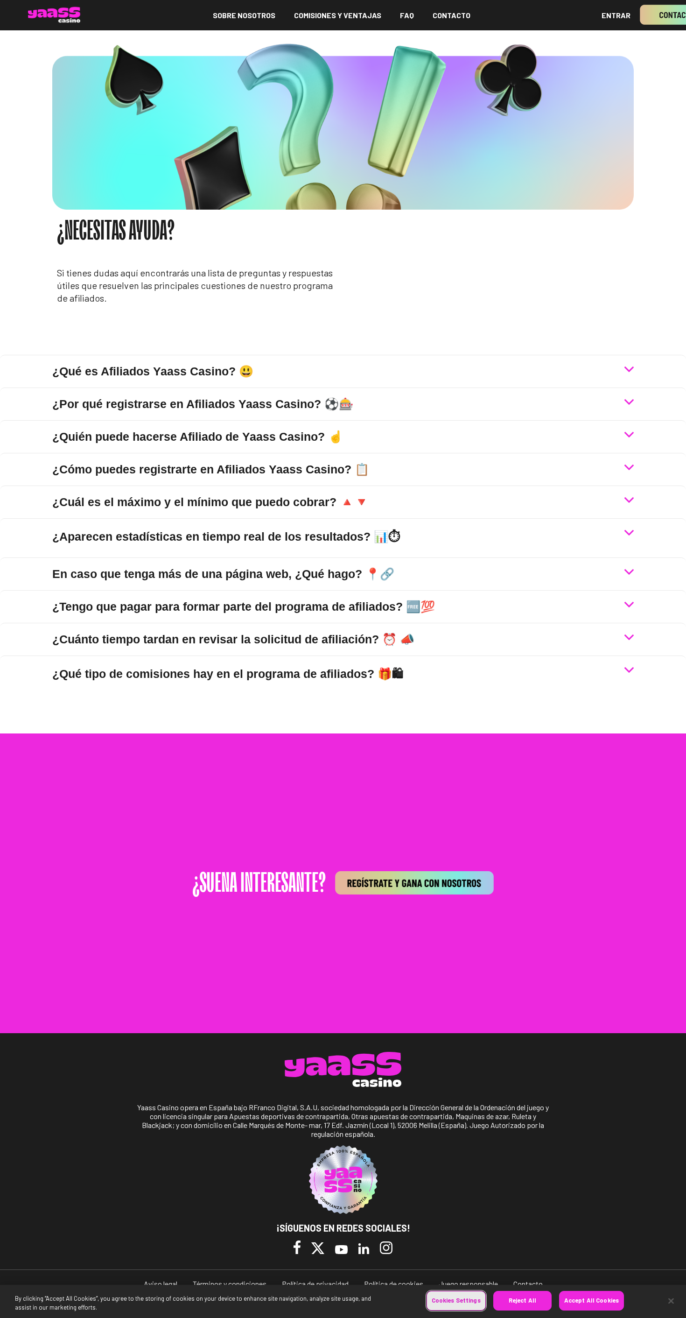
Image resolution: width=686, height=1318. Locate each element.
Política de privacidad (315, 1283)
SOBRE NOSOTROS (244, 15)
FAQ (407, 15)
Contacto (528, 1283)
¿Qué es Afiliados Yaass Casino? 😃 (152, 371)
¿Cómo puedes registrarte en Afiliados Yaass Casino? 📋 (210, 469)
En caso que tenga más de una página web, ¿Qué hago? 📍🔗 (223, 573)
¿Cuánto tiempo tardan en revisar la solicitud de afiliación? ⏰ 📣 (233, 639)
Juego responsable (468, 1283)
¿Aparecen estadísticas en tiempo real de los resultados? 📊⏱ (226, 536)
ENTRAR (616, 15)
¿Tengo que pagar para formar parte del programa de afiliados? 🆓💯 (243, 606)
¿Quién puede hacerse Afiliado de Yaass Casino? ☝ (197, 436)
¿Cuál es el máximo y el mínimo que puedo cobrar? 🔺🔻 (210, 501)
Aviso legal (160, 1283)
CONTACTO (451, 15)
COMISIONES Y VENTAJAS (337, 15)
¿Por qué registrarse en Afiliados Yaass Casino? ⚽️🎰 (202, 403)
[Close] (671, 1300)
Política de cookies (393, 1283)
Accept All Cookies (591, 1300)
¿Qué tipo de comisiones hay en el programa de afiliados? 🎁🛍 (227, 673)
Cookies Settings (456, 1300)
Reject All (522, 1300)
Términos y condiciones (229, 1283)
